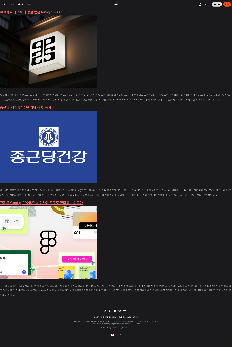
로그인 (206, 4)
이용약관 (96, 317)
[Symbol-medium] (125, 311)
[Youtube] (120, 311)
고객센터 (135, 317)
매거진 (13, 4)
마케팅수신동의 (117, 317)
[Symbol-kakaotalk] (111, 311)
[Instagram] (106, 311)
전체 (4, 4)
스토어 (28, 4)
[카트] (200, 4)
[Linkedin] (116, 311)
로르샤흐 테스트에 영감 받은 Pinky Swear (31, 12)
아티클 (20, 4)
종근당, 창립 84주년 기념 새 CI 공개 (26, 107)
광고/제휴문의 (127, 317)
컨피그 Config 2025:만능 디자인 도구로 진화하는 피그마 (41, 202)
